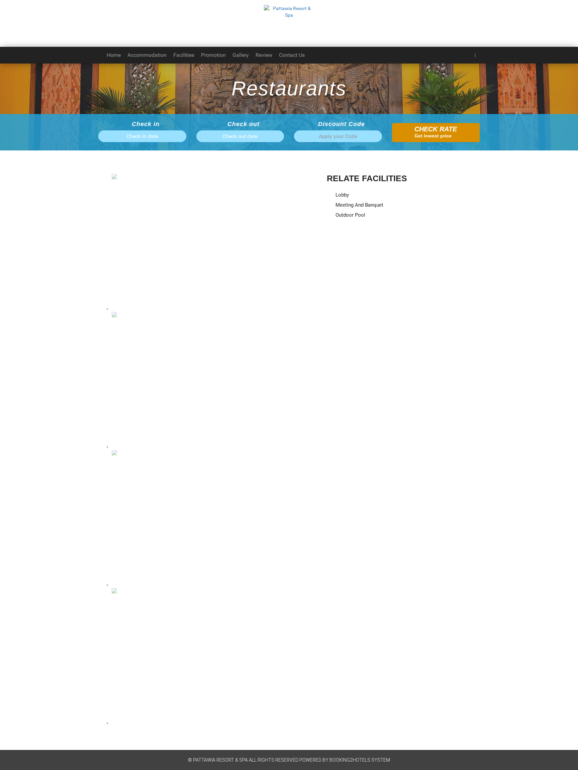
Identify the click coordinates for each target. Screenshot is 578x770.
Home (114, 55)
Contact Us (292, 55)
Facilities (183, 55)
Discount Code (340, 124)
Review (264, 55)
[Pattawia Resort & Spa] (289, 23)
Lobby (341, 195)
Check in (145, 124)
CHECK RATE (435, 131)
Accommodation (147, 55)
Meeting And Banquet (358, 205)
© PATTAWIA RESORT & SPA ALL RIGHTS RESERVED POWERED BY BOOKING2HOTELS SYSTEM (289, 760)
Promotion (213, 55)
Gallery (240, 55)
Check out (242, 124)
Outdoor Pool (349, 215)
